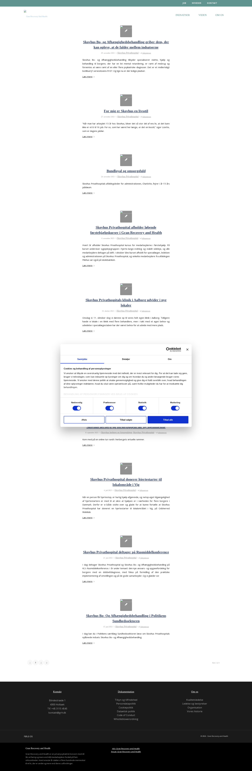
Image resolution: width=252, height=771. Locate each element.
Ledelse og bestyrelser (194, 703)
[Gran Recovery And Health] (35, 18)
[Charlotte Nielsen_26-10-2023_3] (126, 160)
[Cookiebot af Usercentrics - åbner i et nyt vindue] (168, 349)
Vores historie (194, 711)
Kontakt (212, 3)
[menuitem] (181, 3)
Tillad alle (168, 420)
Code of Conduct (126, 715)
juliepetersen (146, 53)
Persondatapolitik (126, 703)
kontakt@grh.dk (57, 712)
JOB (184, 3)
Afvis (84, 420)
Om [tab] (170, 359)
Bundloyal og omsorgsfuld (126, 171)
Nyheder (196, 3)
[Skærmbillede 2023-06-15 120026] (126, 605)
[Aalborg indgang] (126, 289)
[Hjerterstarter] (126, 469)
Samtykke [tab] (82, 359)
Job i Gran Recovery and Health (126, 748)
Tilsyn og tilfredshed (126, 699)
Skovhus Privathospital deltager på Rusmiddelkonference (126, 552)
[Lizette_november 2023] (126, 100)
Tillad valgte (126, 420)
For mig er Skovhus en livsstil (126, 111)
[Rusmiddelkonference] (126, 541)
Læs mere (87, 76)
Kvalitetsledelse (194, 699)
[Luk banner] (187, 350)
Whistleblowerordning (126, 719)
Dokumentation (126, 691)
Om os (194, 691)
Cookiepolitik (126, 707)
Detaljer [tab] (126, 359)
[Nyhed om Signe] (126, 31)
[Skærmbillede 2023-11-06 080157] (126, 217)
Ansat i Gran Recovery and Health (126, 751)
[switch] (109, 408)
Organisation (195, 707)
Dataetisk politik (126, 711)
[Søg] (225, 3)
